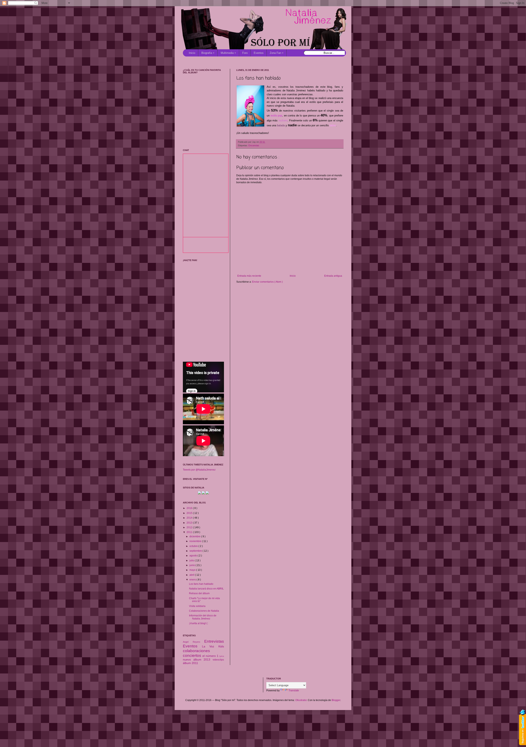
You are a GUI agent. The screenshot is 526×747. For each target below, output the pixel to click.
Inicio (192, 52)
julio (192, 560)
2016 (190, 508)
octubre (193, 546)
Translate (293, 690)
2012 (190, 527)
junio (192, 565)
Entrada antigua (333, 275)
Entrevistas (214, 641)
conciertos (192, 655)
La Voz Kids (213, 646)
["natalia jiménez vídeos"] (203, 493)
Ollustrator (301, 700)
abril (192, 574)
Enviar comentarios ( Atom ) (267, 281)
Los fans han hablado (201, 583)
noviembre (195, 541)
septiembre (196, 550)
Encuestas (253, 145)
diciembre (195, 536)
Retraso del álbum (199, 593)
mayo (192, 570)
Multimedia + (228, 52)
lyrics (221, 656)
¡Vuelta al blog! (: (198, 623)
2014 (190, 517)
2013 (190, 522)
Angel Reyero (193, 642)
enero (193, 579)
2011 (190, 532)
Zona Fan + (277, 52)
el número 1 (210, 655)
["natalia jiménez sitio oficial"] (199, 493)
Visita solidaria (197, 606)
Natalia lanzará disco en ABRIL (206, 588)
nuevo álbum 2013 (198, 659)
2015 (190, 513)
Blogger (336, 700)
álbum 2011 (190, 663)
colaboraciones (196, 651)
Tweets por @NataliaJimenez (199, 469)
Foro (245, 52)
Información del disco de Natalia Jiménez (202, 617)
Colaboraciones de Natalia (204, 610)
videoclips (218, 659)
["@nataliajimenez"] (207, 493)
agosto (193, 555)
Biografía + (208, 52)
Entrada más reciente (249, 275)
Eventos (259, 52)
